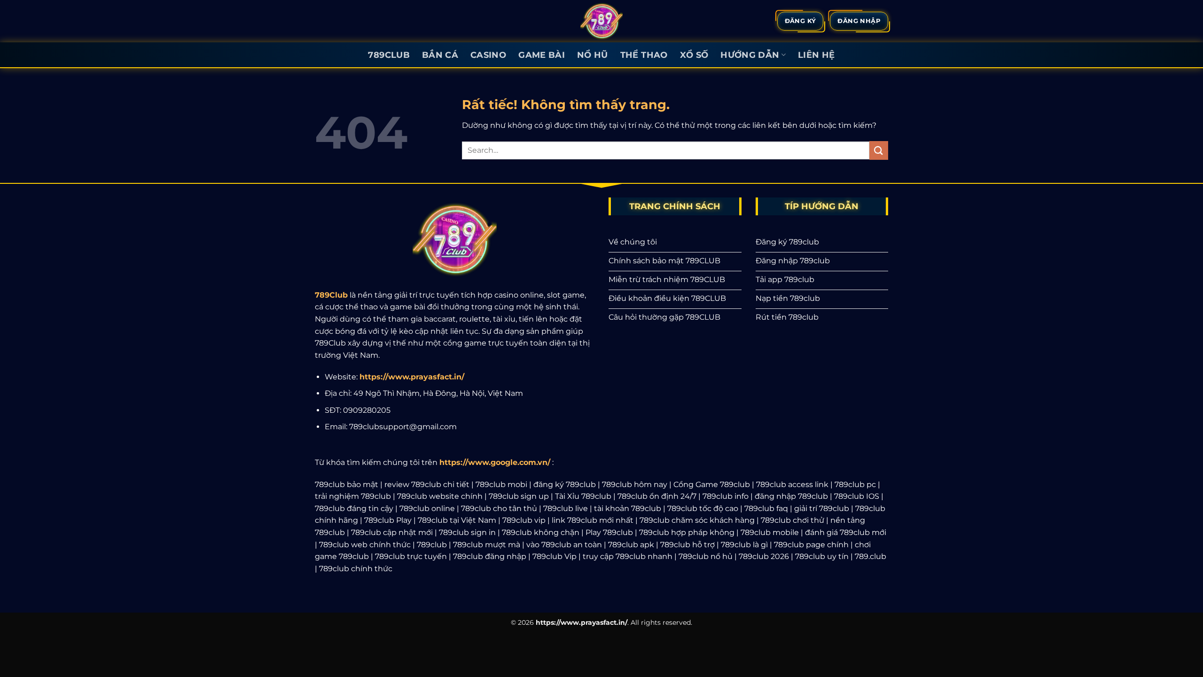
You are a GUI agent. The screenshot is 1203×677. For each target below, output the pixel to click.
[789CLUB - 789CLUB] (601, 21)
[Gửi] (878, 150)
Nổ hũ (592, 55)
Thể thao (644, 55)
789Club (388, 55)
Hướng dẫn (749, 55)
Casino (488, 55)
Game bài (541, 55)
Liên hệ (816, 55)
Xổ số (694, 55)
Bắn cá (440, 55)
